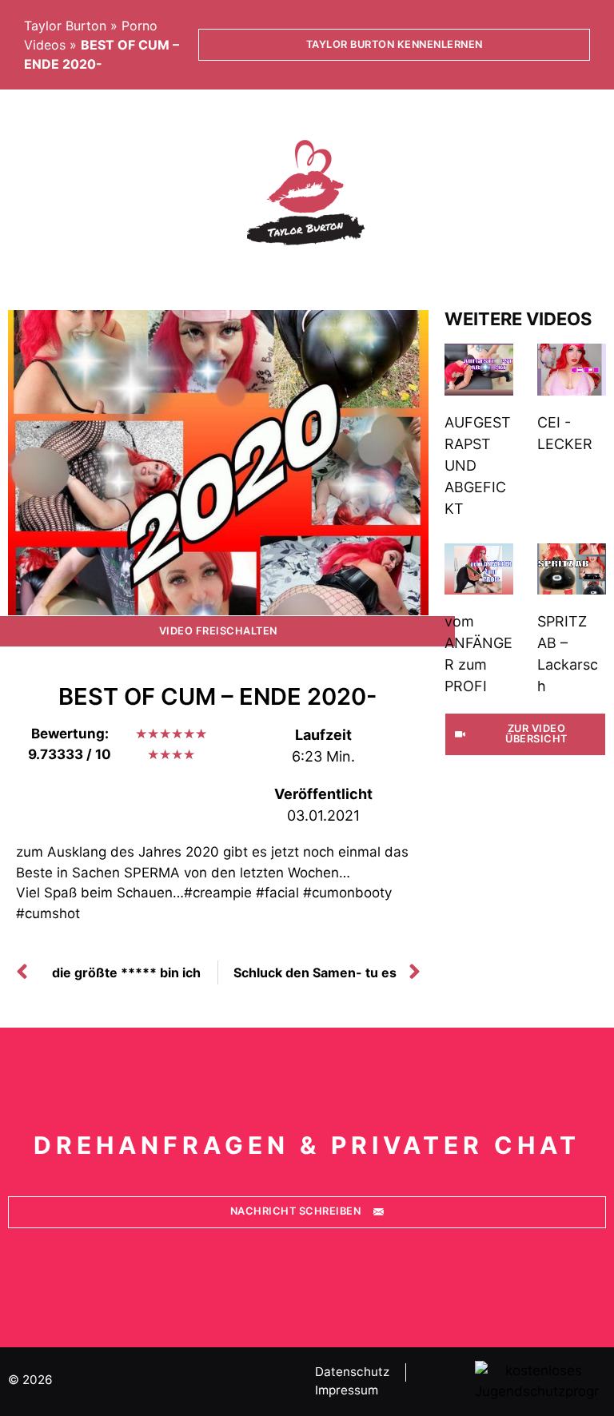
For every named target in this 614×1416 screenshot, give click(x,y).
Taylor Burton (65, 26)
